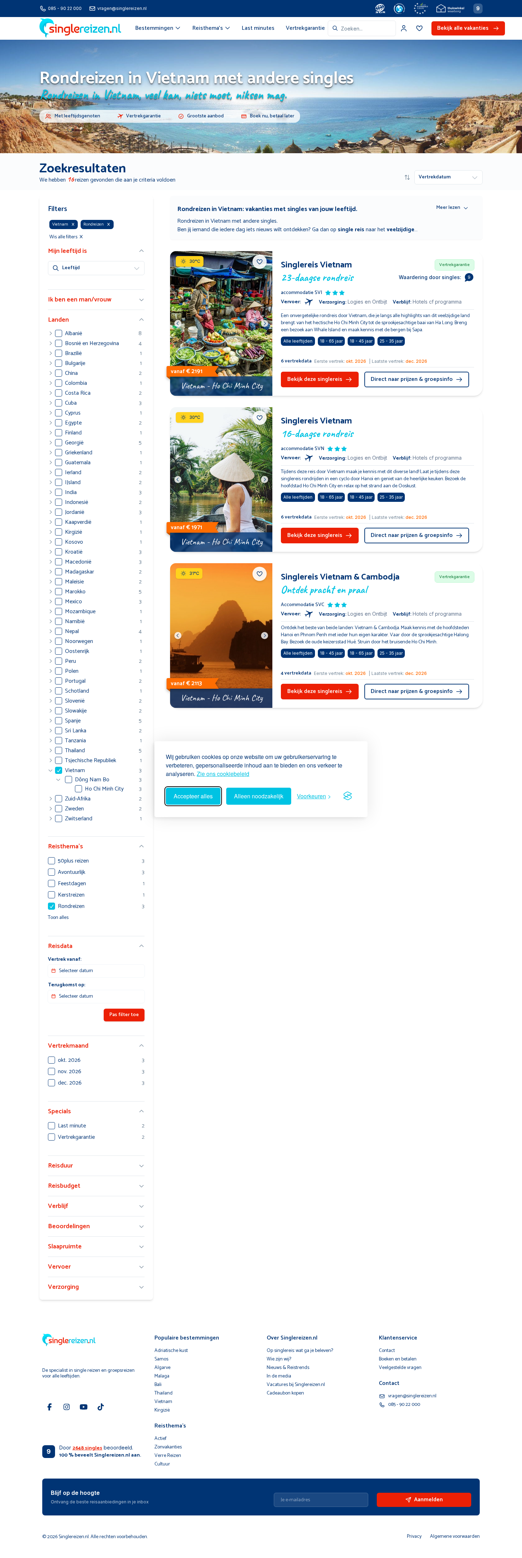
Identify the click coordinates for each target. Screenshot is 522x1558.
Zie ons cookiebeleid (223, 774)
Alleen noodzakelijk (258, 796)
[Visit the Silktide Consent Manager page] (347, 796)
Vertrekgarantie (305, 28)
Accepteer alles (193, 796)
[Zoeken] (335, 28)
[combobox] (362, 28)
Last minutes (258, 28)
